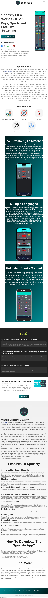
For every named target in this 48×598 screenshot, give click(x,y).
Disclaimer (15, 590)
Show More (24, 396)
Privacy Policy (7, 590)
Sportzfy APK (8, 71)
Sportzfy (11, 145)
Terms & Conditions (38, 590)
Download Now (8, 36)
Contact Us (21, 590)
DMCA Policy (29, 590)
